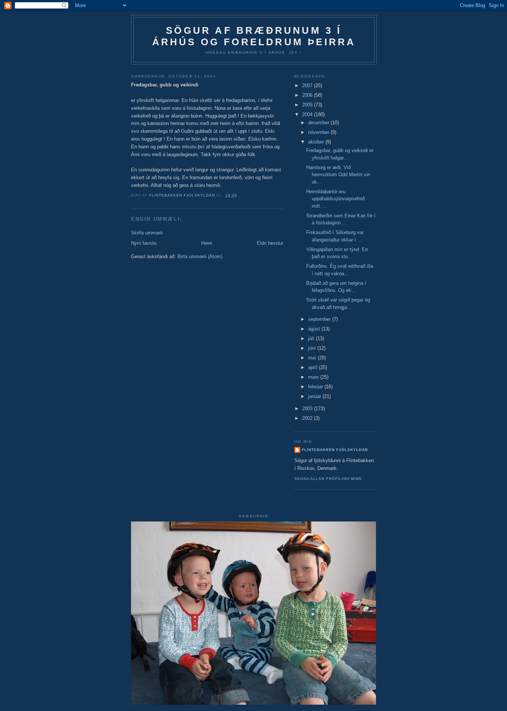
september (320, 319)
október (317, 142)
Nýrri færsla (143, 243)
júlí (312, 338)
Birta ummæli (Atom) (199, 256)
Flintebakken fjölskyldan (335, 450)
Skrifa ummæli (147, 233)
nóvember (319, 132)
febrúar (316, 386)
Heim (206, 243)
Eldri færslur (270, 243)
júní (312, 348)
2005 (308, 105)
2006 (308, 95)
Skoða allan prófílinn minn (328, 479)
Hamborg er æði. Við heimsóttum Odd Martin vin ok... (338, 175)
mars (314, 377)
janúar (315, 396)
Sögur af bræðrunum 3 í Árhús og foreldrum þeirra (254, 36)
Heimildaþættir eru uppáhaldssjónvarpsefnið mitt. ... (335, 199)
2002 (308, 418)
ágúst (314, 329)
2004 (308, 114)
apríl (313, 367)
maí (313, 358)
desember (319, 122)
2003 (308, 408)
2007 (308, 85)
